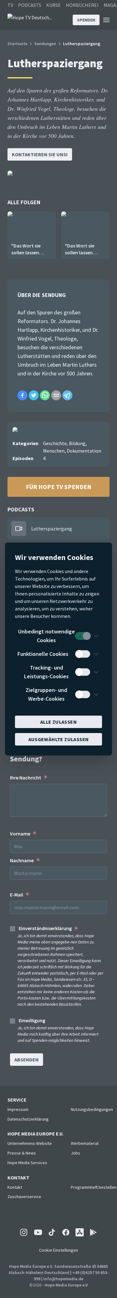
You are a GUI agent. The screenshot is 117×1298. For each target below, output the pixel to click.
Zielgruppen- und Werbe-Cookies (46, 694)
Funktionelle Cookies (42, 653)
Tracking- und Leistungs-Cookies (46, 672)
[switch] (82, 636)
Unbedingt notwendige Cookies (46, 636)
